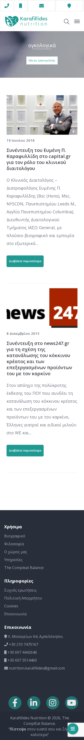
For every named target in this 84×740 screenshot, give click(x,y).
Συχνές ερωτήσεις (20, 590)
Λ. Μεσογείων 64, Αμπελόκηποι (35, 636)
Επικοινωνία (15, 613)
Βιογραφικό (14, 536)
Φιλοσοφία (14, 543)
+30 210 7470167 (23, 644)
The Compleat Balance (24, 567)
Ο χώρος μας (15, 551)
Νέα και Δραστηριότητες (42, 60)
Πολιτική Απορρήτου (23, 598)
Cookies (11, 606)
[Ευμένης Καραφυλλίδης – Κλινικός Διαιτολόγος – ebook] (26, 21)
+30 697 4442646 (22, 652)
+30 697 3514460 (22, 660)
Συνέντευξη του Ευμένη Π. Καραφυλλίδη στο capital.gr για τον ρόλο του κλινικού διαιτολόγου (39, 159)
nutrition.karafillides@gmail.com (36, 668)
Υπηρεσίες (13, 559)
